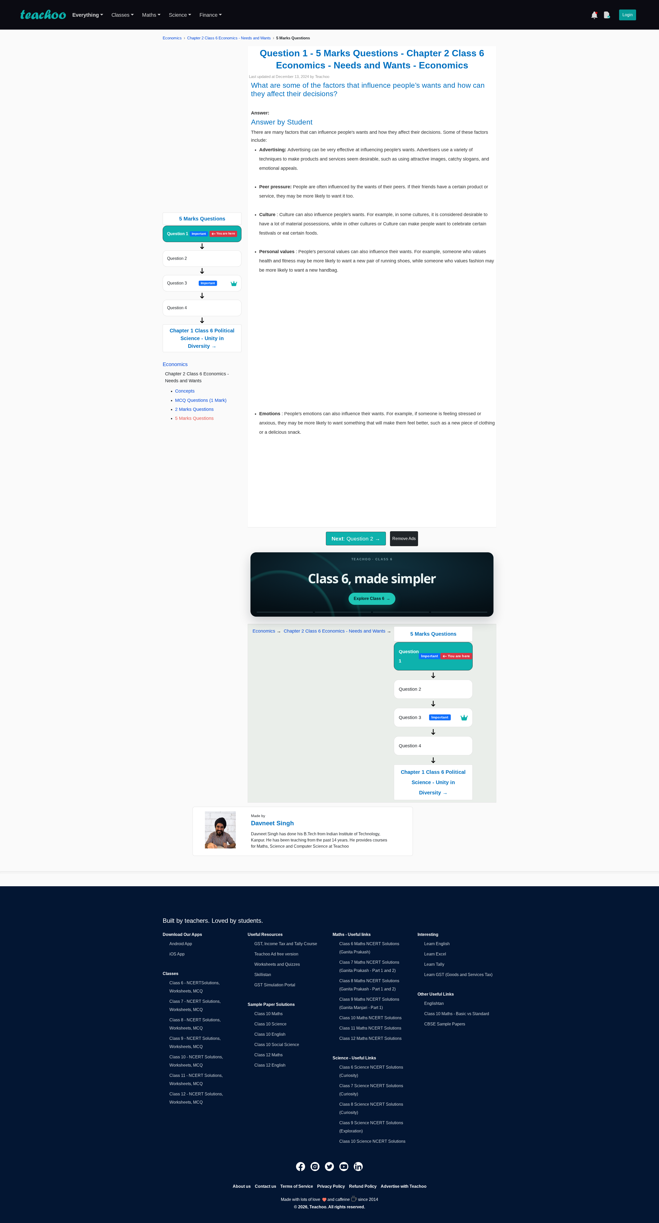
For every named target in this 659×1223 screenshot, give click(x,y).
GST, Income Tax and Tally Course (285, 944)
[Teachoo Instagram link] (315, 1166)
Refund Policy (363, 1186)
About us (242, 1186)
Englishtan (434, 1003)
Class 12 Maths (268, 1055)
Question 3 (191, 283)
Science (178, 15)
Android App (180, 944)
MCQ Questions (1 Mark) (201, 400)
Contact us (265, 1186)
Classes (120, 15)
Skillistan (262, 974)
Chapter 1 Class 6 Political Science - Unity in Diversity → (202, 338)
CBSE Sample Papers (444, 1024)
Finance (209, 15)
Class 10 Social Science (276, 1044)
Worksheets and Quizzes (277, 964)
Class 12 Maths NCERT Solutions (370, 1038)
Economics (172, 38)
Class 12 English (269, 1065)
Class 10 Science (270, 1024)
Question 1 (201, 234)
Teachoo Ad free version (276, 954)
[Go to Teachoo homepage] (43, 15)
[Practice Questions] (607, 15)
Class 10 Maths (268, 1014)
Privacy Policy (331, 1186)
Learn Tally (434, 964)
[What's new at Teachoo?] (594, 15)
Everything (85, 15)
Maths (149, 15)
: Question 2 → (356, 539)
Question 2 (177, 258)
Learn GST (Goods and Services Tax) (458, 974)
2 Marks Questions (194, 409)
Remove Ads (404, 538)
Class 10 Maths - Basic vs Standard (456, 1014)
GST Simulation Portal (274, 985)
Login (627, 15)
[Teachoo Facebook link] (301, 1166)
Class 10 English (269, 1034)
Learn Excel (435, 954)
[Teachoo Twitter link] (330, 1166)
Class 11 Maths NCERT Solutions (370, 1028)
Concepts (185, 391)
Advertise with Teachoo (404, 1186)
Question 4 (177, 308)
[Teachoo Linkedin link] (358, 1166)
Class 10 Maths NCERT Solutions (370, 1018)
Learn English (437, 944)
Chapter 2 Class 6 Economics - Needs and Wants (229, 38)
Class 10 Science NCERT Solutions (372, 1141)
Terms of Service (296, 1186)
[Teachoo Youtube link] (344, 1166)
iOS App (177, 954)
